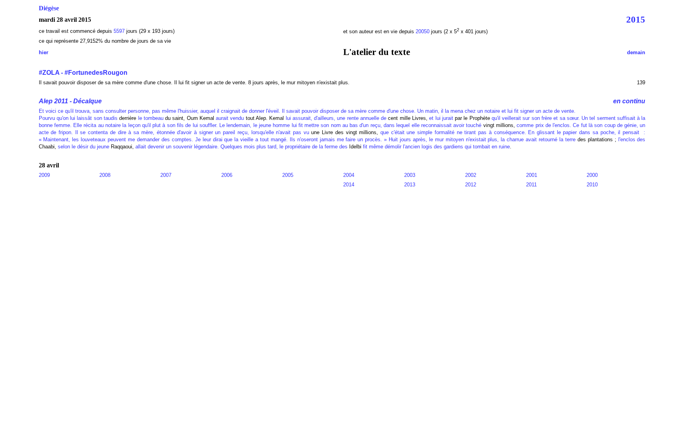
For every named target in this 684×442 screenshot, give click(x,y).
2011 (531, 185)
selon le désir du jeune (83, 147)
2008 (104, 175)
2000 (592, 175)
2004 (348, 175)
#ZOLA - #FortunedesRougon (83, 72)
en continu (629, 101)
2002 (470, 175)
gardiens (453, 147)
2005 (287, 175)
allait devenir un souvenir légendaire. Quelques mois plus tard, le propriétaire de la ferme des (241, 147)
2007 (165, 175)
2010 (592, 185)
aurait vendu (230, 118)
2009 (44, 175)
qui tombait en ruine (487, 147)
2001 (531, 175)
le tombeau (150, 118)
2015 (635, 19)
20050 (423, 31)
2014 (348, 185)
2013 (409, 185)
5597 (119, 31)
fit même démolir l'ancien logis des (402, 147)
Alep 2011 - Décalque (70, 101)
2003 (409, 175)
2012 (470, 185)
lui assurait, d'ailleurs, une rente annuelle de (336, 118)
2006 (226, 175)
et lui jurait (441, 118)
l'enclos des (632, 139)
